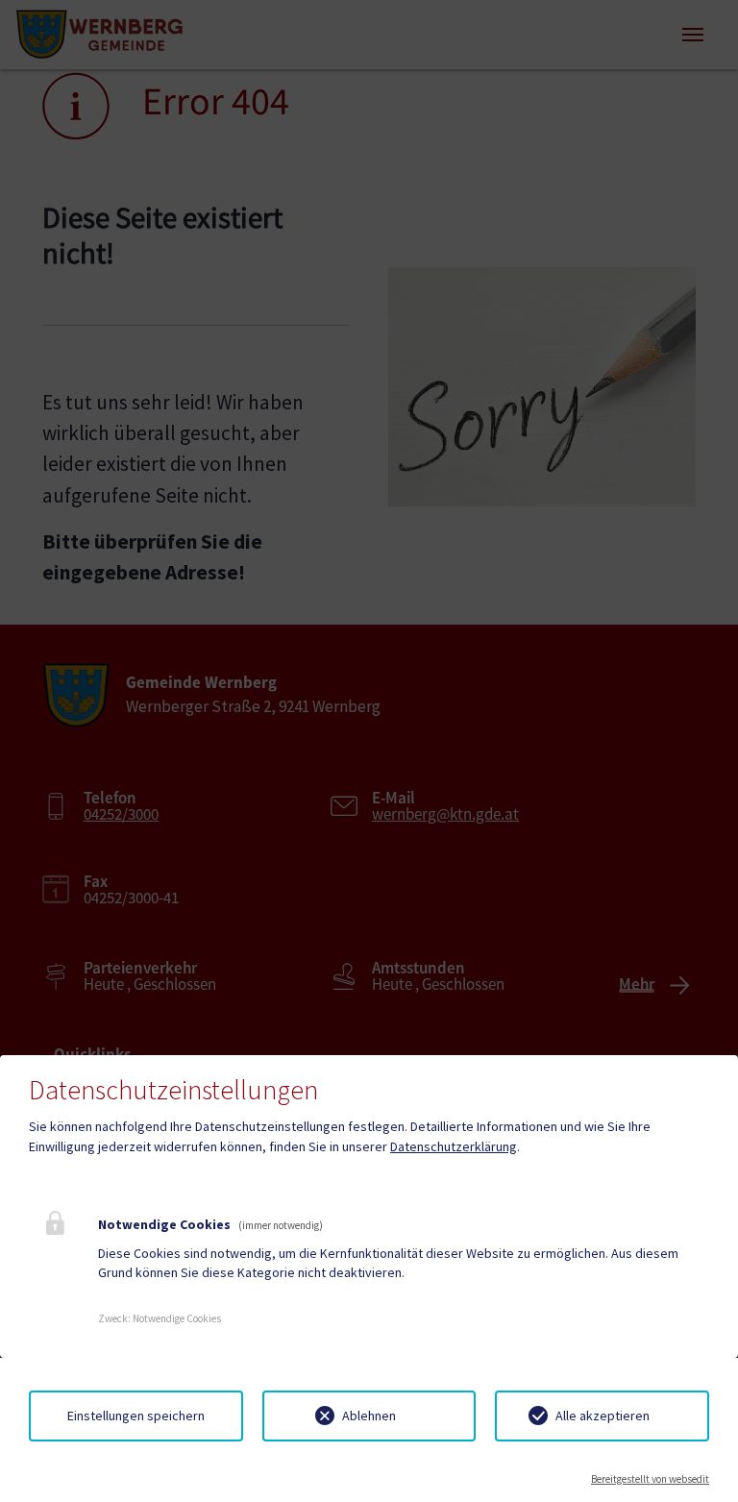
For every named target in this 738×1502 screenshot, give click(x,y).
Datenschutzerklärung (453, 1146)
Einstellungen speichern (136, 1415)
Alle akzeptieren (602, 1415)
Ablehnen (369, 1415)
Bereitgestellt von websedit (650, 1479)
